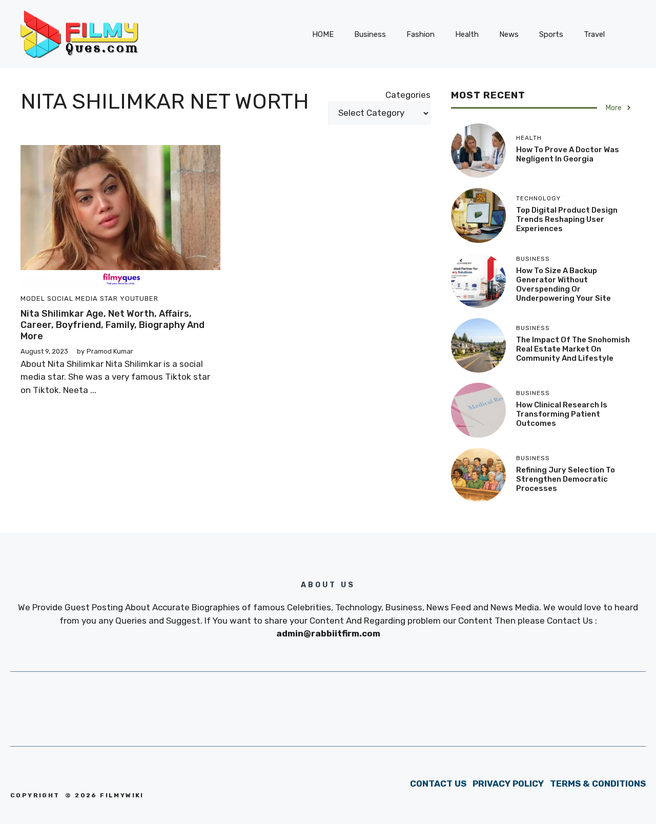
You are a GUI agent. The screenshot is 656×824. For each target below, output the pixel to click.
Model (32, 298)
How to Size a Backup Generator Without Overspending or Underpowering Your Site (563, 284)
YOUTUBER (139, 298)
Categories (407, 95)
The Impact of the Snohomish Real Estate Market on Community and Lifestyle (573, 349)
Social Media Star (82, 298)
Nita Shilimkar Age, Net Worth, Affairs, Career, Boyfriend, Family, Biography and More (112, 324)
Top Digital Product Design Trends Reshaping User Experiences (567, 219)
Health (467, 34)
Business (370, 34)
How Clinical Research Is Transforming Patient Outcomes (561, 414)
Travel (594, 34)
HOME (323, 34)
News (509, 34)
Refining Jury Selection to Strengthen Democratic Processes (565, 479)
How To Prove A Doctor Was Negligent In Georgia (567, 154)
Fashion (420, 34)
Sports (551, 34)
